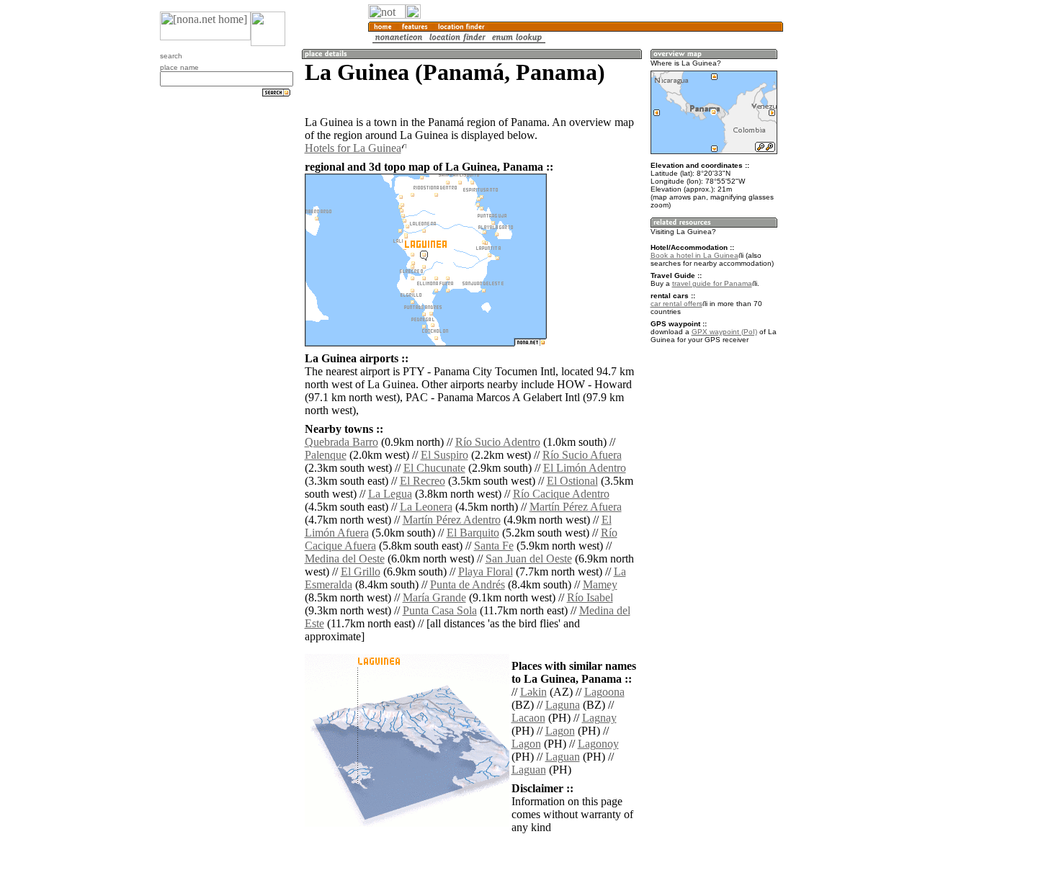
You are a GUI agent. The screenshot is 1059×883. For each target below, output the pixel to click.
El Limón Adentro (584, 468)
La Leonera (426, 507)
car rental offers (676, 304)
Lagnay (599, 718)
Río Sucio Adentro (497, 442)
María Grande (434, 597)
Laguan (562, 756)
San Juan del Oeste (529, 558)
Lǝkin (533, 692)
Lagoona (604, 692)
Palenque (326, 455)
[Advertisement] (852, 238)
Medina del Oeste (345, 558)
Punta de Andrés (467, 584)
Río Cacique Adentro (561, 494)
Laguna (562, 705)
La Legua (390, 494)
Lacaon (528, 718)
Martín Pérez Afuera (576, 507)
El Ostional (572, 481)
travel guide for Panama (712, 283)
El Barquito (473, 532)
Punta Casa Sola (440, 610)
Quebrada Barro (341, 442)
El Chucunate (434, 468)
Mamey (600, 584)
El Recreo (422, 481)
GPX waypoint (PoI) (724, 332)
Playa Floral (485, 571)
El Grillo (360, 571)
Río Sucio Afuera (582, 455)
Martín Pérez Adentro (452, 520)
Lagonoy (598, 744)
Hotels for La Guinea (353, 148)
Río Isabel (590, 597)
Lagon (560, 731)
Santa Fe (494, 545)
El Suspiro (444, 455)
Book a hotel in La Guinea (694, 255)
